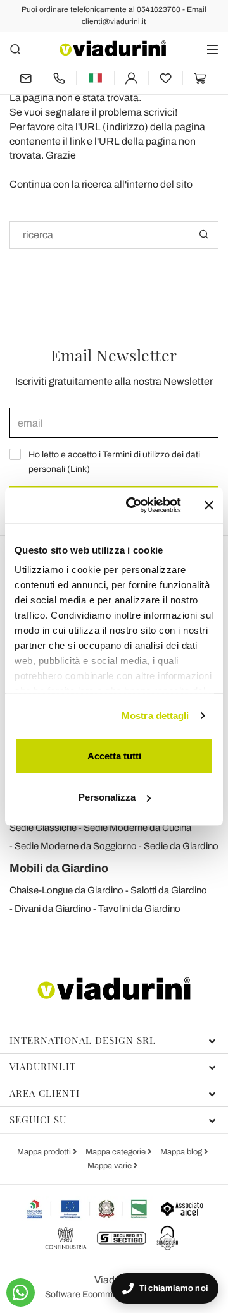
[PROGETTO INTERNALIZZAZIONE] (87, 1208)
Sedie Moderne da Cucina (137, 828)
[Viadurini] (113, 48)
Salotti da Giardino (168, 890)
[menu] (212, 49)
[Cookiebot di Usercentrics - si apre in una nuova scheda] (133, 505)
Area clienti (45, 1093)
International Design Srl (83, 1040)
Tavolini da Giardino (139, 909)
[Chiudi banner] (209, 504)
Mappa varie (110, 1165)
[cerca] (16, 49)
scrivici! (160, 112)
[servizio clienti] (59, 78)
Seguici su (38, 1119)
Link (78, 469)
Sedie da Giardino (181, 846)
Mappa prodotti (45, 1151)
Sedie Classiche (43, 828)
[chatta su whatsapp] (20, 1292)
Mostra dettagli (155, 715)
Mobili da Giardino (59, 868)
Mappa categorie (117, 1151)
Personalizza (107, 797)
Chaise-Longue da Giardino (67, 890)
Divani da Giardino (53, 909)
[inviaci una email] (26, 78)
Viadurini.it (43, 1066)
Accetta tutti (114, 755)
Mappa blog (182, 1151)
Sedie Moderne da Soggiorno (76, 846)
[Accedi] (131, 78)
